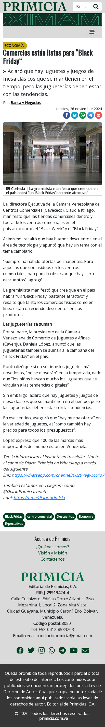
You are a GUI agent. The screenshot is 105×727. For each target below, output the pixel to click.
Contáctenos (53, 559)
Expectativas (14, 523)
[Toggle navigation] (92, 32)
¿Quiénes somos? (52, 547)
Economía (86, 516)
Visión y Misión (52, 553)
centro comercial (39, 516)
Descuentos (65, 516)
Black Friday (13, 516)
